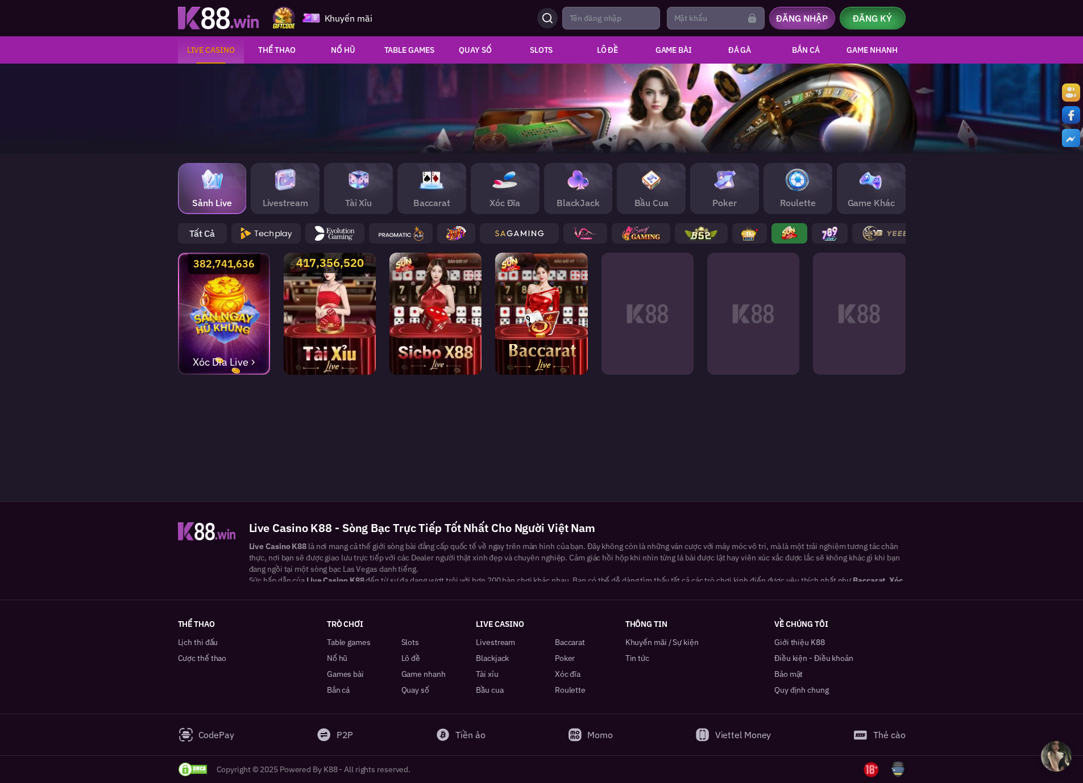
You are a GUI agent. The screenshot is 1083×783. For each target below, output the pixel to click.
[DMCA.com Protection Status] (193, 769)
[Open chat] (1056, 756)
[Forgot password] (752, 18)
